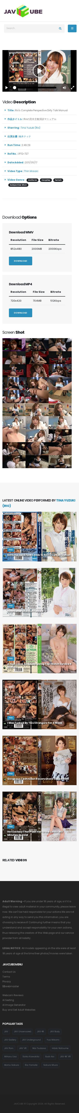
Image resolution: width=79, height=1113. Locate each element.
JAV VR (23, 1048)
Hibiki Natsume (60, 1048)
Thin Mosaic (31, 171)
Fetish (58, 180)
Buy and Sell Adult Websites (18, 1009)
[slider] (35, 88)
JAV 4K (40, 1031)
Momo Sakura (11, 1065)
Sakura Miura (50, 1065)
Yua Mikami (53, 1039)
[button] (64, 88)
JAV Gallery (10, 1039)
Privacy (6, 981)
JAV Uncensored (22, 1031)
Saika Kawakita (30, 1056)
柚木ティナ (25, 136)
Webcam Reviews (12, 995)
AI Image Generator (14, 1005)
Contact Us (9, 971)
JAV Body (55, 1031)
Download (20, 260)
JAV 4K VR (65, 1056)
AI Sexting (8, 1000)
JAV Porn (8, 1048)
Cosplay (46, 180)
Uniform (32, 180)
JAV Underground (31, 1039)
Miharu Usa (10, 1056)
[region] (39, 71)
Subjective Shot (18, 185)
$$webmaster (10, 986)
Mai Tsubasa (39, 1048)
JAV (6, 1031)
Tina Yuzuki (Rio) (31, 127)
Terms (6, 976)
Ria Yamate (31, 1065)
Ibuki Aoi (49, 1056)
